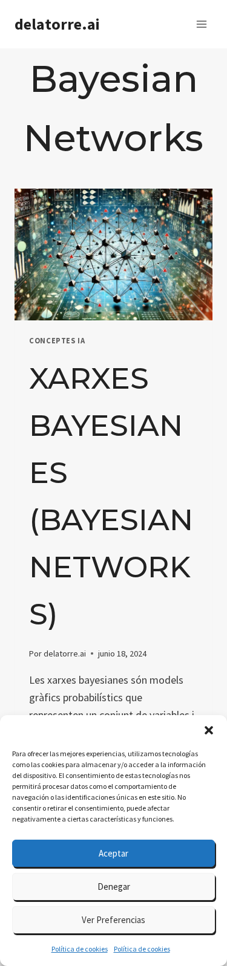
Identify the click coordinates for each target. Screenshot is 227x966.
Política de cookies (79, 948)
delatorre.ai (65, 653)
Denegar (113, 886)
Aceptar (113, 853)
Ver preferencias (113, 919)
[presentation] (113, 254)
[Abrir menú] (201, 24)
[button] (209, 730)
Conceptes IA (57, 340)
